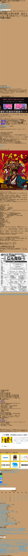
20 (6, 499)
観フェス (15, 549)
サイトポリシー (3, 553)
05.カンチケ (2, 508)
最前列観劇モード (4, 484)
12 (2, 497)
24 (22, 499)
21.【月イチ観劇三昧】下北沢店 (7, 524)
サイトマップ (3, 8)
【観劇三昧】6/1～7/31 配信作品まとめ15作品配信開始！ (13, 528)
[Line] (14, 476)
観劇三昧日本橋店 (10, 552)
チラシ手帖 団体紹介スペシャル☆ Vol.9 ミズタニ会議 (12, 529)
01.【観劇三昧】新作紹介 (6, 6)
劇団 (7, 544)
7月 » (4, 502)
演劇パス (24, 547)
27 (6, 500)
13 (6, 497)
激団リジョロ (9, 549)
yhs (11, 539)
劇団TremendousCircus (12, 544)
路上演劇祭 (16, 552)
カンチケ (22, 540)
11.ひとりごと (3, 514)
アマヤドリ (15, 540)
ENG (10, 539)
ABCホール (2, 401)
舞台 (12, 549)
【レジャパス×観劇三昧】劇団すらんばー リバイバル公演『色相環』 (14, 534)
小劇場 (7, 546)
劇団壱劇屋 (3, 120)
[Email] (14, 480)
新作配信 (11, 546)
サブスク (3, 542)
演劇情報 (3, 549)
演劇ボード (8, 4)
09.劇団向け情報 (4, 512)
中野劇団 (26, 543)
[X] (14, 474)
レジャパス (22, 542)
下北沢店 (22, 543)
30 (17, 500)
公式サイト (2, 145)
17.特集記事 (2, 521)
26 (2, 500)
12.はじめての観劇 (4, 515)
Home (1, 11)
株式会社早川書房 (4, 547)
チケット (16, 542)
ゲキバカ (26, 540)
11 (26, 495)
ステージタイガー (9, 541)
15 (14, 497)
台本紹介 (2, 526)
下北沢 (17, 543)
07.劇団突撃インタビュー (6, 510)
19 (2, 499)
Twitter (1, 146)
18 (26, 497)
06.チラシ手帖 (3, 509)
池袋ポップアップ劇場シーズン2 (13, 547)
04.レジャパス (3, 507)
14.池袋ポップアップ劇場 (6, 518)
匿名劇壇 (3, 124)
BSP (2, 119)
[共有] (14, 482)
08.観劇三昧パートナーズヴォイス (8, 511)
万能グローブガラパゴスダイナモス (9, 543)
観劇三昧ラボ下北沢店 (16, 551)
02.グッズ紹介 (3, 505)
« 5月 (1, 502)
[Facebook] (14, 478)
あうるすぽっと (3, 420)
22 (14, 499)
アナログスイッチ (9, 540)
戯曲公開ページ (3, 7)
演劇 (20, 547)
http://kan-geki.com (16, 470)
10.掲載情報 (2, 513)
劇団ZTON (3, 123)
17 (22, 497)
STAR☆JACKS (4, 126)
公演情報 (3, 544)
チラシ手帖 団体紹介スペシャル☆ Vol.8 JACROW (11, 532)
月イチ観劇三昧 (19, 546)
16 (17, 497)
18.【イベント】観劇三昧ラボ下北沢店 (9, 522)
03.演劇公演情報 (4, 506)
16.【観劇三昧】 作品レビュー (7, 520)
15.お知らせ (2, 519)
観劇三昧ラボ (5, 551)
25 (26, 499)
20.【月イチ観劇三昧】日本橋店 (7, 523)
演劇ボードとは (3, 5)
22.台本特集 (2, 525)
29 (14, 500)
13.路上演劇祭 (3, 517)
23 (17, 499)
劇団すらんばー (18, 544)
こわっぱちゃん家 (15, 539)
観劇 (18, 549)
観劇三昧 (23, 549)
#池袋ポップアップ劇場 (4, 539)
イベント (19, 540)
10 (22, 495)
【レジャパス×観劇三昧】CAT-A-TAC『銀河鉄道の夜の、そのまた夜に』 (14, 531)
